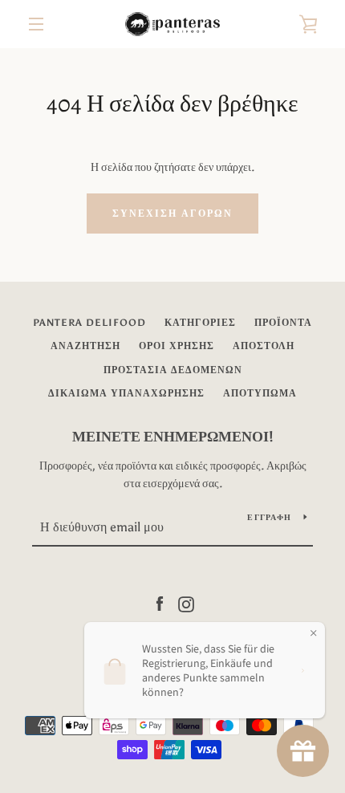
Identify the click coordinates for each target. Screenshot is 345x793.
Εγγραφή (269, 518)
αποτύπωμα (260, 393)
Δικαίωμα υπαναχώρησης (126, 393)
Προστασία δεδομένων (173, 370)
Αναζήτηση (85, 346)
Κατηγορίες (200, 322)
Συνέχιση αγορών (172, 213)
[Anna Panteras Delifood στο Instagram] (186, 603)
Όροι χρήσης (176, 346)
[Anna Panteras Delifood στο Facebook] (160, 603)
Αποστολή (263, 346)
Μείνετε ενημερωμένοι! (173, 436)
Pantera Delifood (89, 322)
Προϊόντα (283, 322)
